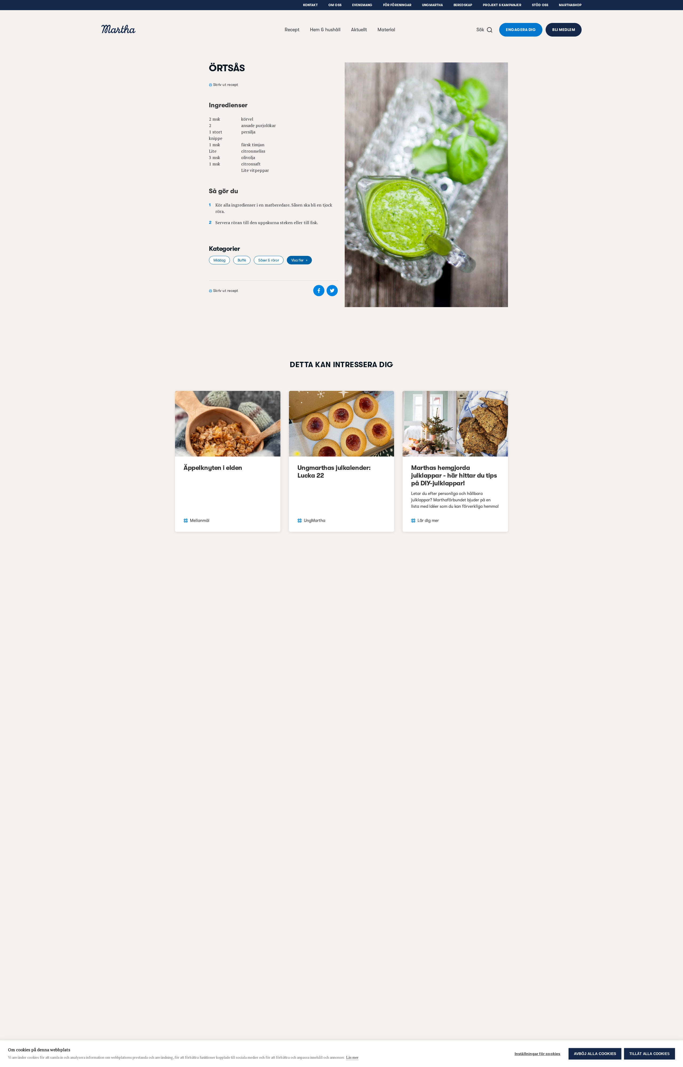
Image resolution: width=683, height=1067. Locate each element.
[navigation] (118, 30)
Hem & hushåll (325, 29)
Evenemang (362, 5)
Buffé (242, 260)
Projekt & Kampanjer (502, 5)
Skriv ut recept (225, 84)
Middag (219, 260)
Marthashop (570, 5)
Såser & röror (268, 260)
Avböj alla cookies (595, 1054)
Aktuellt (359, 29)
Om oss (335, 5)
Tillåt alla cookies (649, 1054)
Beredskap (463, 5)
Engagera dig (521, 29)
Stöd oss (540, 5)
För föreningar (397, 5)
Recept (292, 29)
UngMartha (432, 5)
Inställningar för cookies (538, 1054)
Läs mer (352, 1057)
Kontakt (310, 5)
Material (386, 29)
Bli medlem (563, 29)
